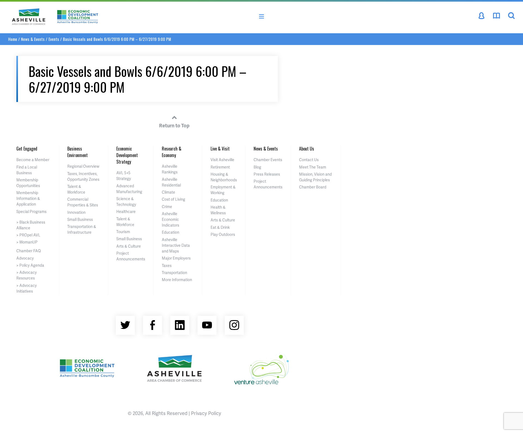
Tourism (123, 231)
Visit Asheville (222, 159)
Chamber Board (312, 187)
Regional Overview (83, 166)
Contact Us (309, 159)
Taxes (167, 265)
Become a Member (32, 159)
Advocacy (25, 258)
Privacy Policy (206, 413)
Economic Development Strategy (127, 155)
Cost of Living (173, 199)
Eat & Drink (220, 227)
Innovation (76, 212)
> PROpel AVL (28, 234)
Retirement (220, 167)
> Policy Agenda (30, 265)
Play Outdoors (223, 234)
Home (12, 39)
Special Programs (31, 211)
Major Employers (176, 258)
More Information (177, 279)
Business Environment (77, 151)
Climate (168, 192)
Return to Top (174, 125)
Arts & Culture (128, 246)
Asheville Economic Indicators (170, 219)
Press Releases (267, 174)
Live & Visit (220, 148)
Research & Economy (171, 151)
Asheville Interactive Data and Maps (176, 245)
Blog (257, 167)
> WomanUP (27, 242)
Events (53, 39)
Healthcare (126, 211)
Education (170, 232)
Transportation (174, 272)
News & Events (33, 39)
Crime (167, 206)
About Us (306, 148)
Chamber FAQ (28, 250)
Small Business (80, 219)
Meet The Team (312, 167)
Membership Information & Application (28, 198)
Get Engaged (26, 148)
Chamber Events (268, 159)
